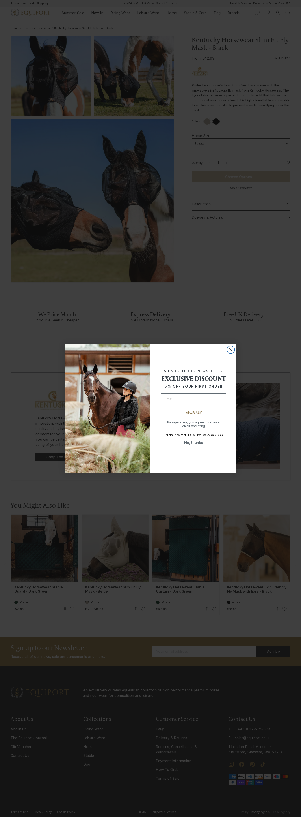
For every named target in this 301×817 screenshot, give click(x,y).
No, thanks (193, 442)
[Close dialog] (231, 350)
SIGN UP (194, 412)
